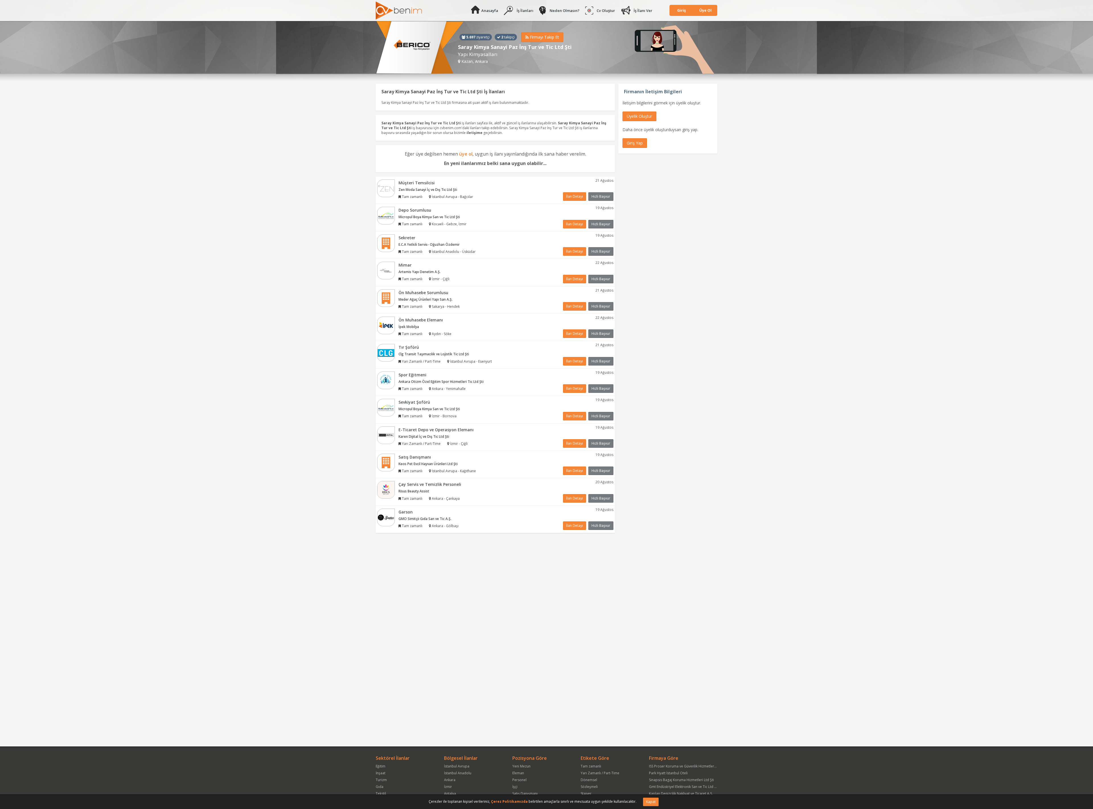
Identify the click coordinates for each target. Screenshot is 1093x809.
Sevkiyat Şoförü (414, 402)
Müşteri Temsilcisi (416, 182)
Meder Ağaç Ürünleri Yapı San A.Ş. (425, 299)
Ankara (449, 779)
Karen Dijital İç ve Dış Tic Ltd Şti (423, 436)
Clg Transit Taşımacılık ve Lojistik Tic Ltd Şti (433, 354)
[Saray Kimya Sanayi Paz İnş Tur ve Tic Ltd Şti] (420, 47)
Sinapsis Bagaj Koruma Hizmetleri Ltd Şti (681, 779)
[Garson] (386, 517)
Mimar (405, 265)
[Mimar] (386, 270)
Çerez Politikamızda (509, 801)
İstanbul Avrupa (456, 766)
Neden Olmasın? (565, 10)
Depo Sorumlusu (414, 210)
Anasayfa (489, 10)
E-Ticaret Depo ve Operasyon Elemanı (436, 429)
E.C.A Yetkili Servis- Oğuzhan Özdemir (429, 244)
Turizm (381, 779)
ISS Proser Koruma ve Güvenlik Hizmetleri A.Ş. (685, 766)
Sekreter (406, 237)
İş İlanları (525, 10)
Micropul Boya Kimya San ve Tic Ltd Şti (429, 216)
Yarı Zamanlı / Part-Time (600, 773)
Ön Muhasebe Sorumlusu (423, 292)
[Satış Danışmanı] (386, 462)
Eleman (518, 773)
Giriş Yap (635, 143)
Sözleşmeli (589, 786)
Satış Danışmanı (414, 457)
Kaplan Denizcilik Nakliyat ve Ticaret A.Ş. (681, 793)
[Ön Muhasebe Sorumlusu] (386, 297)
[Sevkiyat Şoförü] (386, 407)
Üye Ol (705, 10)
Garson (405, 512)
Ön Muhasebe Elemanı (420, 320)
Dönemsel (589, 779)
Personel (519, 779)
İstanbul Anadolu (457, 773)
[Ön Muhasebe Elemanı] (386, 325)
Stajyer (586, 793)
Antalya (450, 793)
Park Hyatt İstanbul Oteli (668, 773)
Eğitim (380, 766)
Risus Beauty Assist (413, 491)
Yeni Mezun (521, 766)
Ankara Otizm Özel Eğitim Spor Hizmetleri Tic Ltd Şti (441, 381)
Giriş (681, 10)
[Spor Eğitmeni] (386, 379)
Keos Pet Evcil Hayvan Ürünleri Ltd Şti (428, 463)
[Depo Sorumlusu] (386, 215)
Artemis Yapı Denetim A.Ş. (419, 271)
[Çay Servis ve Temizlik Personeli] (386, 489)
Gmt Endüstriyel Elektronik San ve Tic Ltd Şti (683, 786)
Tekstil (381, 793)
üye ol (465, 154)
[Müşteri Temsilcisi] (386, 187)
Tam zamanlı (591, 766)
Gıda (379, 786)
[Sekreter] (386, 242)
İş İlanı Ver (643, 10)
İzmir (448, 786)
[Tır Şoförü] (386, 352)
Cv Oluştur (606, 10)
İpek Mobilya (408, 326)
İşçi (514, 786)
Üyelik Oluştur (639, 116)
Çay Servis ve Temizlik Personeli (429, 484)
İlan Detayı (574, 196)
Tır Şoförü (408, 347)
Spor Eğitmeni (412, 374)
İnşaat (380, 773)
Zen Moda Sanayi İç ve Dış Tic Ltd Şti (427, 189)
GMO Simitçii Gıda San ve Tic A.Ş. (424, 518)
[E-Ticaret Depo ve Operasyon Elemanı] (386, 434)
